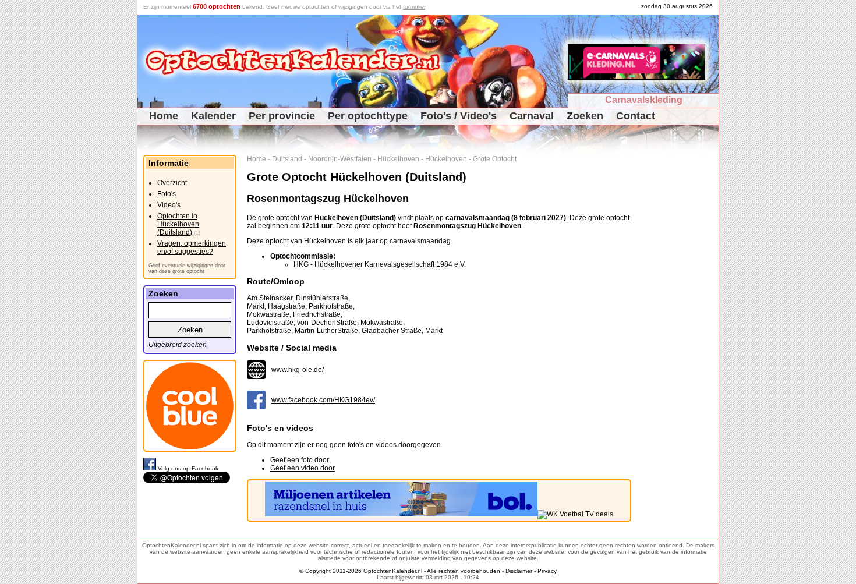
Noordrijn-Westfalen (340, 159)
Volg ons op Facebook (188, 468)
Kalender (213, 116)
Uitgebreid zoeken (177, 345)
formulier (414, 6)
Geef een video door (302, 468)
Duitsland (287, 159)
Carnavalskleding (643, 100)
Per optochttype (368, 116)
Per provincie (282, 116)
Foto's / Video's (458, 116)
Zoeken (585, 116)
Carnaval (532, 116)
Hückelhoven (398, 159)
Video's (169, 205)
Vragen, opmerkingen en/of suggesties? (191, 247)
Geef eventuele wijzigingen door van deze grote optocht (186, 268)
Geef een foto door (299, 460)
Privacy (547, 571)
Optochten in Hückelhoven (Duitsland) (178, 224)
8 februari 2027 (539, 218)
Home (163, 116)
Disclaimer (518, 571)
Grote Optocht (495, 159)
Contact (635, 116)
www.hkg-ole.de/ (297, 370)
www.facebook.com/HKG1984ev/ (323, 400)
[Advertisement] (679, 329)
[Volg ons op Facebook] (150, 468)
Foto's (166, 194)
